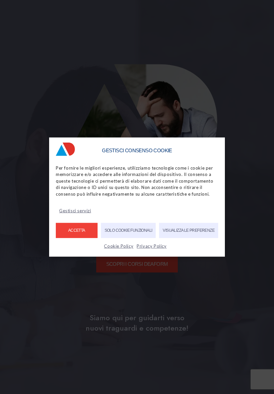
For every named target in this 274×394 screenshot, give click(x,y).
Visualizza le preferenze (189, 230)
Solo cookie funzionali (128, 230)
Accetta (76, 230)
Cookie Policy (118, 246)
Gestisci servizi (75, 210)
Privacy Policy (151, 246)
